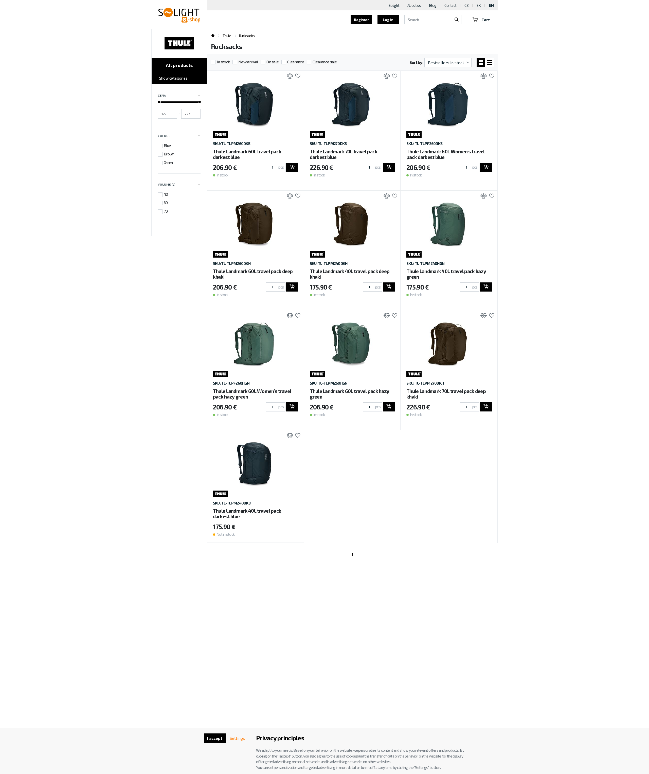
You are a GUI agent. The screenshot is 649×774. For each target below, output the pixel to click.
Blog (432, 5)
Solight (394, 5)
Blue (167, 145)
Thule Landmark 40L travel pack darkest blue (247, 513)
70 (166, 211)
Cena (162, 95)
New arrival (248, 61)
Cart (485, 19)
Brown (169, 154)
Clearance (295, 61)
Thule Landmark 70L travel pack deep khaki (446, 394)
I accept (214, 738)
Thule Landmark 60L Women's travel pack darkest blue (445, 154)
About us (414, 5)
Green (168, 162)
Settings (237, 738)
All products (179, 65)
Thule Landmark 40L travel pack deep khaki (350, 274)
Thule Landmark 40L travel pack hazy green (446, 274)
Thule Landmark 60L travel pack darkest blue (247, 154)
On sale (272, 61)
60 (166, 202)
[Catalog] (481, 62)
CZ (466, 5)
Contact (450, 5)
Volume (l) (167, 184)
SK (479, 5)
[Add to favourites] (296, 76)
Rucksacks (247, 35)
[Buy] (292, 167)
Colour (164, 135)
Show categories (173, 78)
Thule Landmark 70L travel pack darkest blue (343, 154)
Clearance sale (325, 61)
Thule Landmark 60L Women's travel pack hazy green (252, 394)
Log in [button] (388, 19)
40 (166, 194)
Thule (227, 35)
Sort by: (416, 62)
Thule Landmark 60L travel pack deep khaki (253, 274)
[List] (489, 62)
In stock (223, 61)
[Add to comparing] (288, 76)
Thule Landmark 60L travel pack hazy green (349, 394)
